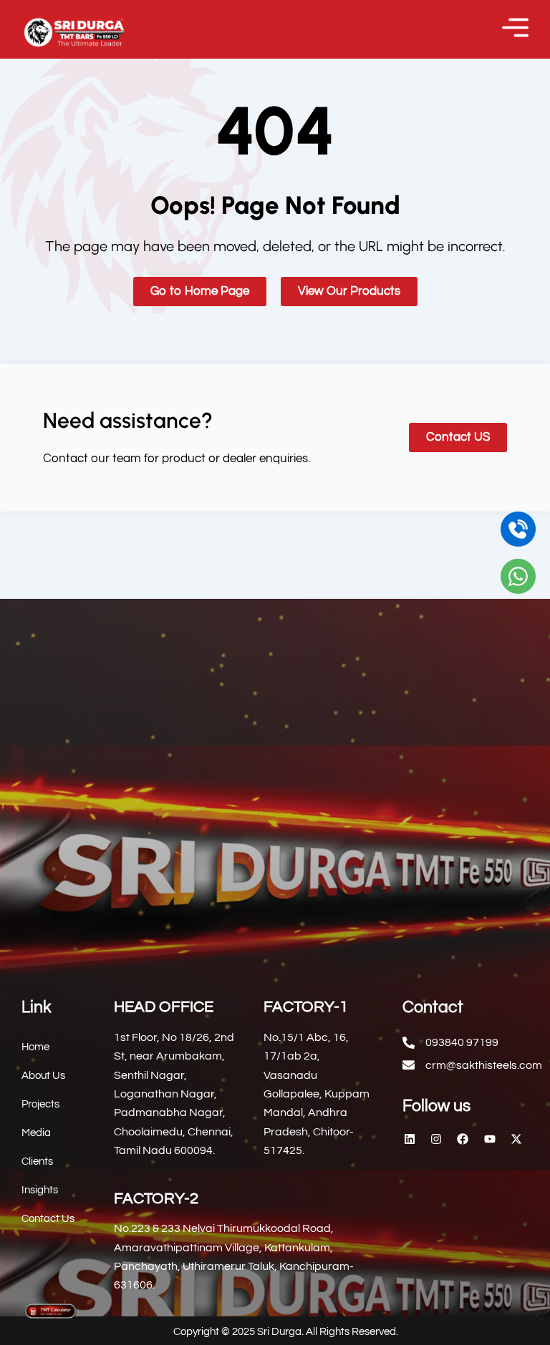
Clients (37, 1161)
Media (36, 1133)
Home (35, 1047)
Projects (40, 1104)
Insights (39, 1190)
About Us (43, 1075)
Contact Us (47, 1218)
